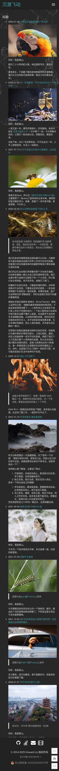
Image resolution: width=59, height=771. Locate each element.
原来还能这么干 (20, 131)
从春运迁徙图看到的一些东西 (34, 21)
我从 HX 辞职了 (27, 356)
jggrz (23, 596)
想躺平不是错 (26, 556)
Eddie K (24, 662)
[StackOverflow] (25, 743)
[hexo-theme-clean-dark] (40, 743)
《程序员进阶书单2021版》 (43, 195)
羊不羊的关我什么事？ (30, 681)
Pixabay (31, 596)
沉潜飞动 (11, 4)
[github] (18, 743)
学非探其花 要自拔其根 (31, 416)
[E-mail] (33, 743)
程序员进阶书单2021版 (31, 506)
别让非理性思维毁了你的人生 (34, 208)
